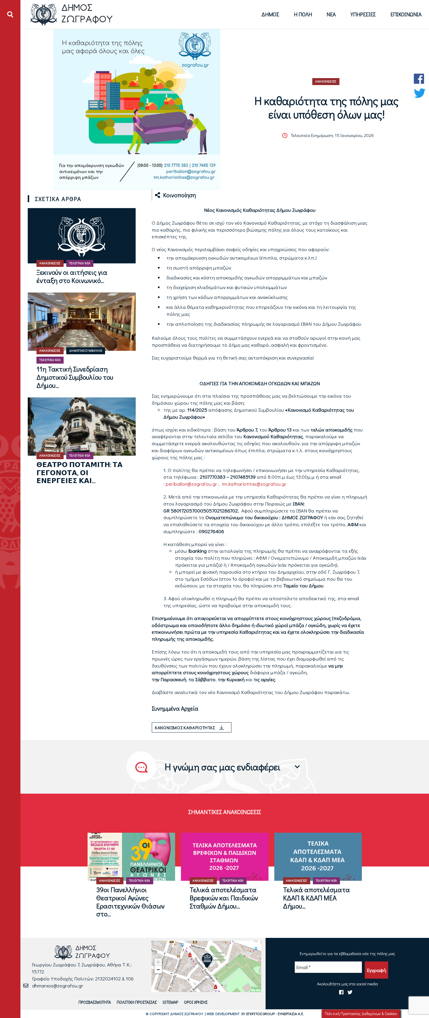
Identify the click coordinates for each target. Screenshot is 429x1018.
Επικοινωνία (406, 14)
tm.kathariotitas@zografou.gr (253, 483)
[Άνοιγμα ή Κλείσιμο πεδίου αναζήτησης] (10, 14)
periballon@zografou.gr (191, 483)
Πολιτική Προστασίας (137, 1002)
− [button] (158, 969)
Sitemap (170, 1002)
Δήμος (270, 14)
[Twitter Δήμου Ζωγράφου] (419, 93)
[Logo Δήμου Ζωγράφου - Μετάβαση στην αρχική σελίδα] (71, 14)
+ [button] (158, 962)
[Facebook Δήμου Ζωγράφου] (419, 78)
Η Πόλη (303, 14)
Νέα (331, 14)
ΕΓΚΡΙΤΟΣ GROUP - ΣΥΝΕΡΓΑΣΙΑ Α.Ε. (275, 1013)
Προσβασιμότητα (95, 1002)
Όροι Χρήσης (195, 1002)
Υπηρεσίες (363, 14)
